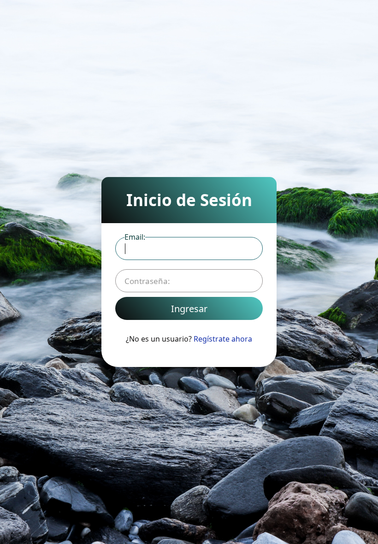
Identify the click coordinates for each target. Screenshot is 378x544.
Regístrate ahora (223, 339)
